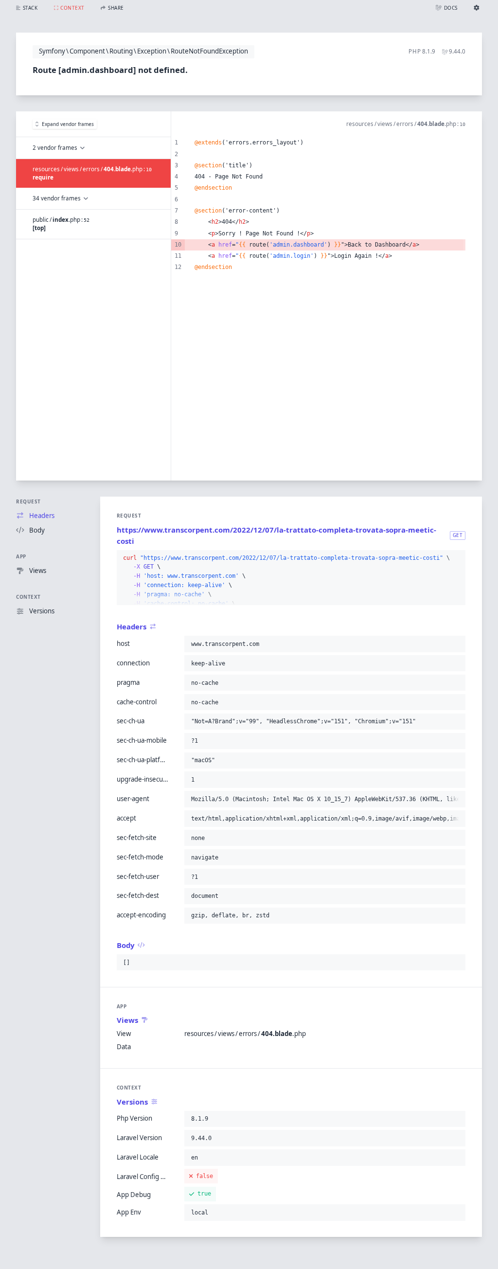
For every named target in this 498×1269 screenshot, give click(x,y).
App (21, 556)
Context (28, 596)
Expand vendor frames (68, 124)
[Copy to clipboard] (456, 558)
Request (28, 501)
